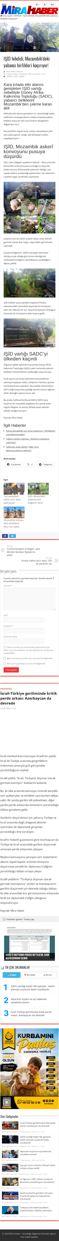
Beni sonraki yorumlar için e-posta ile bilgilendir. (30, 658)
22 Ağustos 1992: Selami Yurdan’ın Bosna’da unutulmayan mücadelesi (37, 1181)
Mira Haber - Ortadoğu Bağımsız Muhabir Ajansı (33, 1233)
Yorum (8, 585)
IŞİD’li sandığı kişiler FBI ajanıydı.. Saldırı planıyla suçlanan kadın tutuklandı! (35, 1139)
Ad (6, 615)
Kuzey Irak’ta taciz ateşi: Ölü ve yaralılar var (36, 561)
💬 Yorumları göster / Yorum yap (18, 919)
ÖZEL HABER (19, 76)
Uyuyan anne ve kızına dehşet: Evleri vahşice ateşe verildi (37, 1167)
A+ (52, 4)
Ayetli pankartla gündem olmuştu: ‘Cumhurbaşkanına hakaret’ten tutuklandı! (36, 1196)
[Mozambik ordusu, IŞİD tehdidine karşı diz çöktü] (14, 513)
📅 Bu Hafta (29, 975)
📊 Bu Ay (47, 975)
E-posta (8, 626)
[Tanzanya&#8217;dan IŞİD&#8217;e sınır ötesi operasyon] (14, 489)
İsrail (3, 822)
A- (37, 4)
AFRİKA (17, 15)
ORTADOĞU (6, 689)
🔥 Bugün (11, 975)
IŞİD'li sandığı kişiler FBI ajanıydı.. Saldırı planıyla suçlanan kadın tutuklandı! (33, 988)
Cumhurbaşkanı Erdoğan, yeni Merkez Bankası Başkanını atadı (23, 551)
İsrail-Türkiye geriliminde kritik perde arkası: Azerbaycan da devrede (28, 698)
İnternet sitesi (10, 636)
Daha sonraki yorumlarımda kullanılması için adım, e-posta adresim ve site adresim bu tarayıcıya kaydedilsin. (28, 650)
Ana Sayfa (7, 15)
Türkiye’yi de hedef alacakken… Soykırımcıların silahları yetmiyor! (36, 1209)
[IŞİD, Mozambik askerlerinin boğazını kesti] (38, 489)
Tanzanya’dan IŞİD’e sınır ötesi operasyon (12, 499)
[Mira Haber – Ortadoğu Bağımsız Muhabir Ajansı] (29, 9)
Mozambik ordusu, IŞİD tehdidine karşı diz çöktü (14, 523)
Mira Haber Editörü (14, 71)
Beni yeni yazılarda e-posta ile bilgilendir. (26, 663)
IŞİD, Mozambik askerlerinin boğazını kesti (36, 499)
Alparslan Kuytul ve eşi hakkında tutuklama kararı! (29, 1001)
